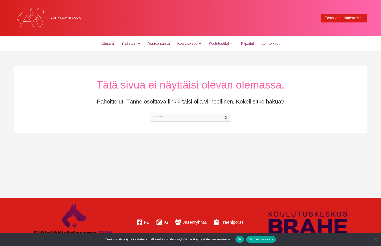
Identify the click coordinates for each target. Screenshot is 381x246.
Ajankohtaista (159, 43)
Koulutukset (187, 43)
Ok (240, 239)
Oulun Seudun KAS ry (66, 18)
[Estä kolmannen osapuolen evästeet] (375, 239)
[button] (344, 18)
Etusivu (107, 43)
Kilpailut (247, 43)
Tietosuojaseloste (261, 239)
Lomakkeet (270, 43)
